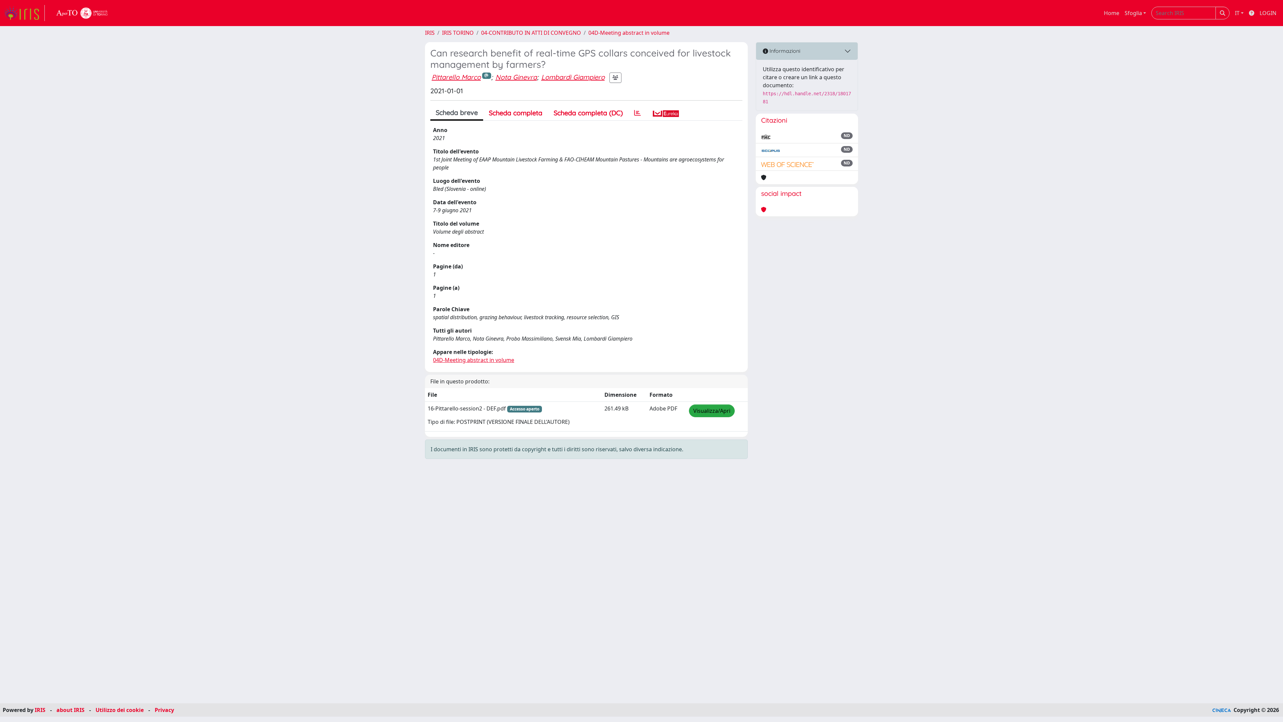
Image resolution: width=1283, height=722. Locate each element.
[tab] (637, 113)
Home (1111, 13)
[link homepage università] (82, 13)
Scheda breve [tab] (457, 112)
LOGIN (1268, 13)
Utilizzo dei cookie (120, 710)
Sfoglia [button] (1133, 13)
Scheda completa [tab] (515, 113)
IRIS (430, 32)
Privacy (164, 710)
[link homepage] (24, 13)
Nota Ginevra (516, 77)
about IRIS (70, 710)
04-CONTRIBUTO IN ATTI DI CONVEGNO (531, 32)
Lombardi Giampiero (573, 77)
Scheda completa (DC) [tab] (588, 113)
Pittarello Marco (456, 77)
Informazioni (784, 50)
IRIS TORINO (458, 32)
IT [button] (1237, 13)
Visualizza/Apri (711, 410)
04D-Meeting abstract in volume (629, 32)
